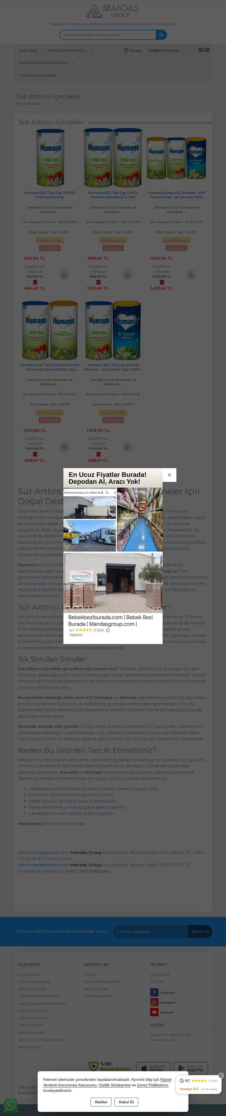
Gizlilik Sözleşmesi (115, 1085)
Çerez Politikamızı (152, 1085)
